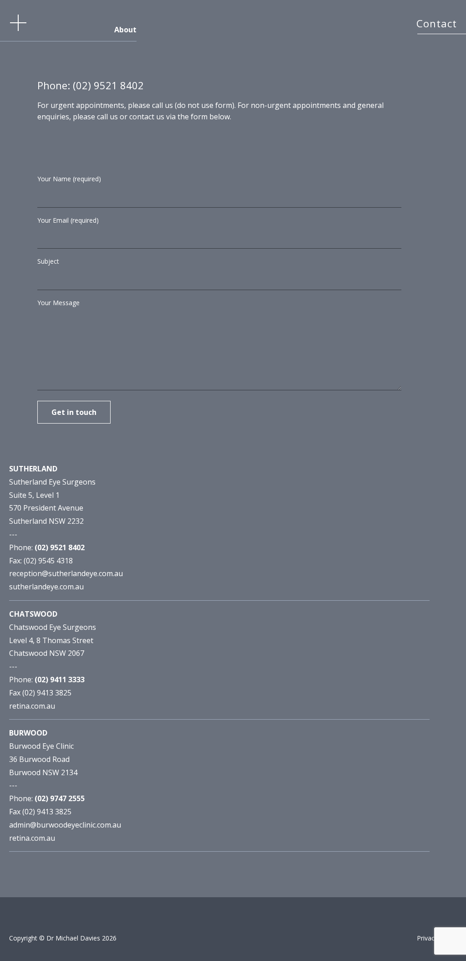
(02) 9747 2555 (60, 798)
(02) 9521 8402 (108, 85)
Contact (436, 23)
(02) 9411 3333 (60, 680)
